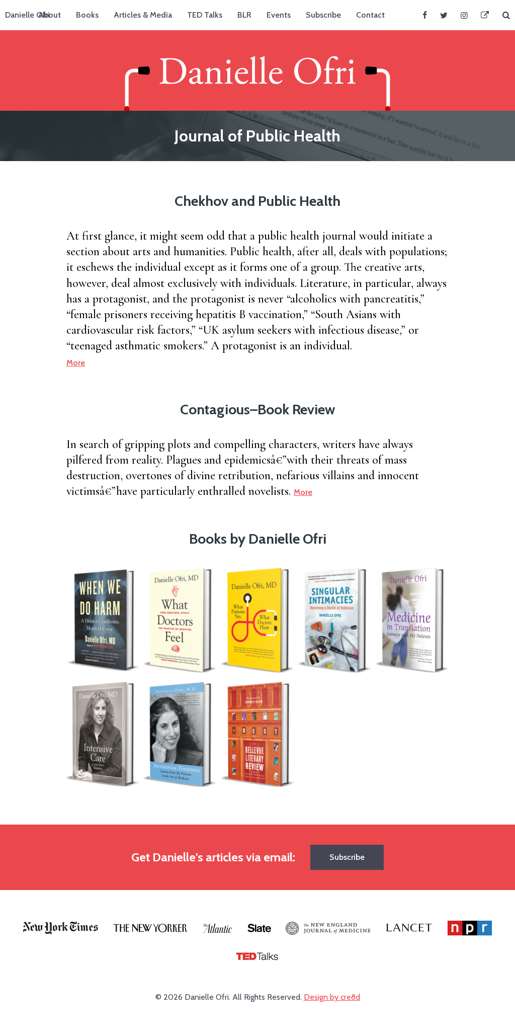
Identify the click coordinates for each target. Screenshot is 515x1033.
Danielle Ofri (27, 15)
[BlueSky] (485, 15)
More (75, 362)
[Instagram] (464, 15)
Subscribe (323, 15)
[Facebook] (424, 15)
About (49, 15)
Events (279, 15)
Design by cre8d (332, 997)
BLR (244, 15)
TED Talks (204, 15)
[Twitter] (444, 15)
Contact (370, 15)
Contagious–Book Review (257, 409)
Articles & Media (143, 15)
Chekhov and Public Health (257, 200)
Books (87, 15)
